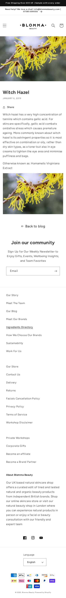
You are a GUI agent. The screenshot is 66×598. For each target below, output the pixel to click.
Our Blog (11, 311)
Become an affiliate (18, 453)
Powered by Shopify (43, 592)
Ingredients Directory (19, 327)
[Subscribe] (56, 271)
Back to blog (35, 226)
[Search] (53, 26)
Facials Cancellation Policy (23, 398)
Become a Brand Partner (21, 461)
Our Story (12, 295)
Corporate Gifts (16, 445)
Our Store (12, 366)
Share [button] (10, 107)
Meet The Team (15, 303)
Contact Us (13, 374)
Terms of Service (16, 414)
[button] (5, 26)
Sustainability (14, 343)
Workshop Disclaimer (19, 422)
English (31, 562)
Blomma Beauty (28, 592)
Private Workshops (18, 437)
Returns (11, 390)
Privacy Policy (15, 406)
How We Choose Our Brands (24, 335)
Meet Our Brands (16, 319)
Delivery (11, 382)
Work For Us (13, 351)
